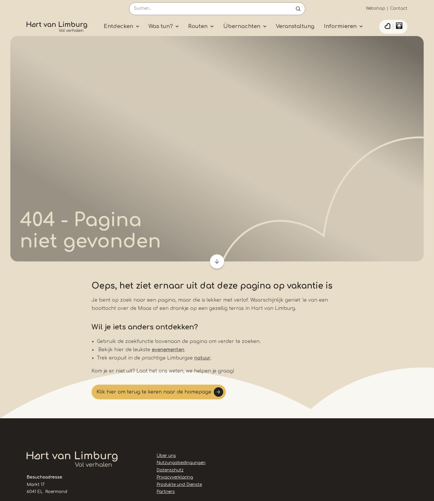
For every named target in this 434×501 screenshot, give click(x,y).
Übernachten (241, 26)
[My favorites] (387, 27)
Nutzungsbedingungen (180, 463)
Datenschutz (170, 470)
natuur (202, 358)
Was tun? (161, 26)
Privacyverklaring (174, 477)
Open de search (298, 8)
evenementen (168, 349)
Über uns (166, 455)
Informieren (340, 26)
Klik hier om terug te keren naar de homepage (154, 392)
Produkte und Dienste (179, 484)
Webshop (375, 8)
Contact (398, 8)
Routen (198, 26)
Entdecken (118, 26)
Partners (165, 491)
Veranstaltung (295, 26)
